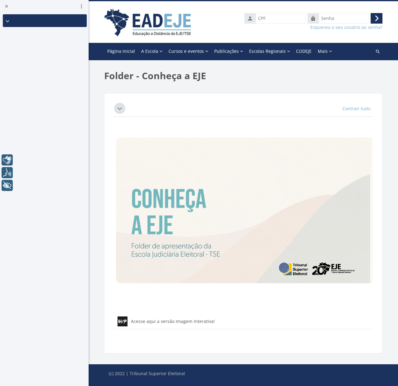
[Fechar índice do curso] (7, 6)
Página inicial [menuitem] (121, 51)
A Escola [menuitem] (149, 51)
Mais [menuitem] (323, 51)
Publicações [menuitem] (226, 51)
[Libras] (7, 160)
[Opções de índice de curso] (81, 6)
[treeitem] (44, 20)
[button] (119, 108)
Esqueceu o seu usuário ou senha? (346, 27)
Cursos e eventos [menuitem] (186, 51)
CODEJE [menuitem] (304, 51)
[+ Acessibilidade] (7, 185)
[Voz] (7, 172)
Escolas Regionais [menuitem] (267, 51)
